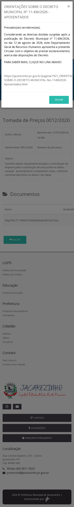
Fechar (59, 99)
